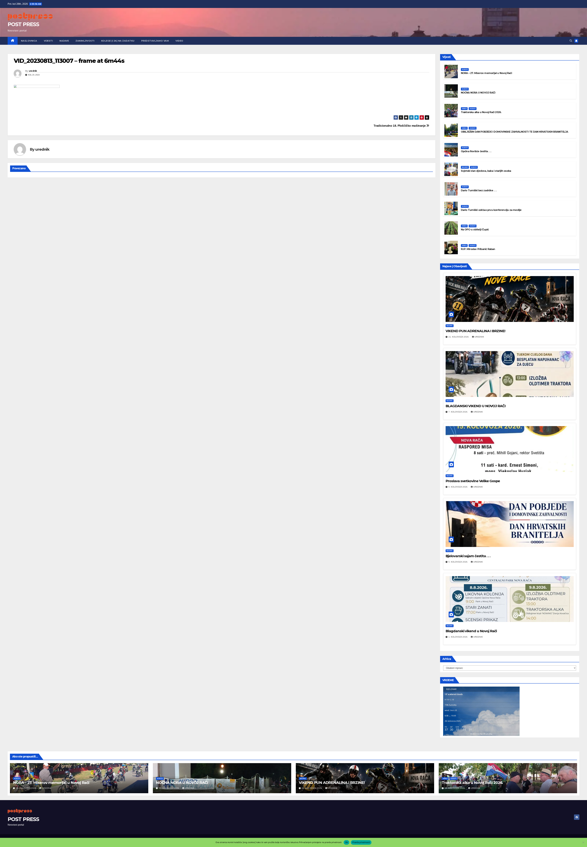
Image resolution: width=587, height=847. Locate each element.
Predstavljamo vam (155, 40)
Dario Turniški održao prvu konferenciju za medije (491, 210)
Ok (346, 842)
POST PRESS (23, 24)
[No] (583, 842)
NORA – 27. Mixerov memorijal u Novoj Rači (486, 73)
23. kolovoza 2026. (169, 788)
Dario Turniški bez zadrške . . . (479, 190)
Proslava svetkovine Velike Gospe (473, 481)
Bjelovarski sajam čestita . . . (468, 556)
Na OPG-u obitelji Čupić (475, 229)
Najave (64, 40)
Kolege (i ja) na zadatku (118, 40)
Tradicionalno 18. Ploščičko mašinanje (400, 125)
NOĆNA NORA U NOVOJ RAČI (478, 92)
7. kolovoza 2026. (459, 412)
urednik (33, 71)
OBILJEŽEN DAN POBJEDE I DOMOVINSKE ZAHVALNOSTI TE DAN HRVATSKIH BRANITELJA (514, 131)
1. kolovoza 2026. (459, 637)
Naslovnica (29, 40)
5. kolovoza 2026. (459, 562)
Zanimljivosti (85, 40)
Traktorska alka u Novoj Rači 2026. (481, 112)
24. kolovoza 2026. (26, 788)
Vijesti (48, 40)
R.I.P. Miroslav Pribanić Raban (478, 249)
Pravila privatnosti (361, 842)
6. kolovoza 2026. (459, 487)
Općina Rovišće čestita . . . (476, 151)
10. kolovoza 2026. (455, 788)
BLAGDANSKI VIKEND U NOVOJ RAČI (476, 406)
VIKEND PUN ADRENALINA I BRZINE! (475, 331)
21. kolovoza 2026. (459, 337)
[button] (571, 40)
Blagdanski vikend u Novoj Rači (471, 631)
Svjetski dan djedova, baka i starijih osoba (486, 170)
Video (179, 40)
